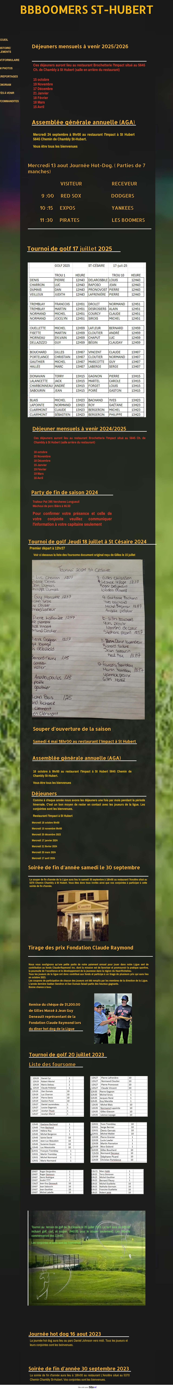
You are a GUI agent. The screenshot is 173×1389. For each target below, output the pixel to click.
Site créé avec (83, 1387)
